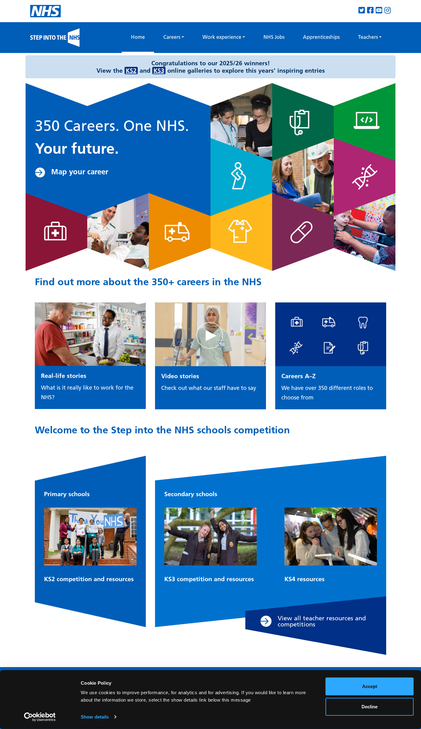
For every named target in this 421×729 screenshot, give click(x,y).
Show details (95, 716)
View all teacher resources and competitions (322, 621)
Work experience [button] (221, 37)
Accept (369, 686)
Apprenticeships (321, 37)
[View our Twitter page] (361, 10)
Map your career (79, 171)
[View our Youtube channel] (379, 10)
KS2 (131, 70)
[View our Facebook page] (370, 10)
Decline (370, 706)
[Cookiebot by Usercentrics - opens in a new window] (40, 717)
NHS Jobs (274, 37)
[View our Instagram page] (387, 10)
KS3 (158, 70)
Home (142, 37)
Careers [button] (171, 37)
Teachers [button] (368, 37)
